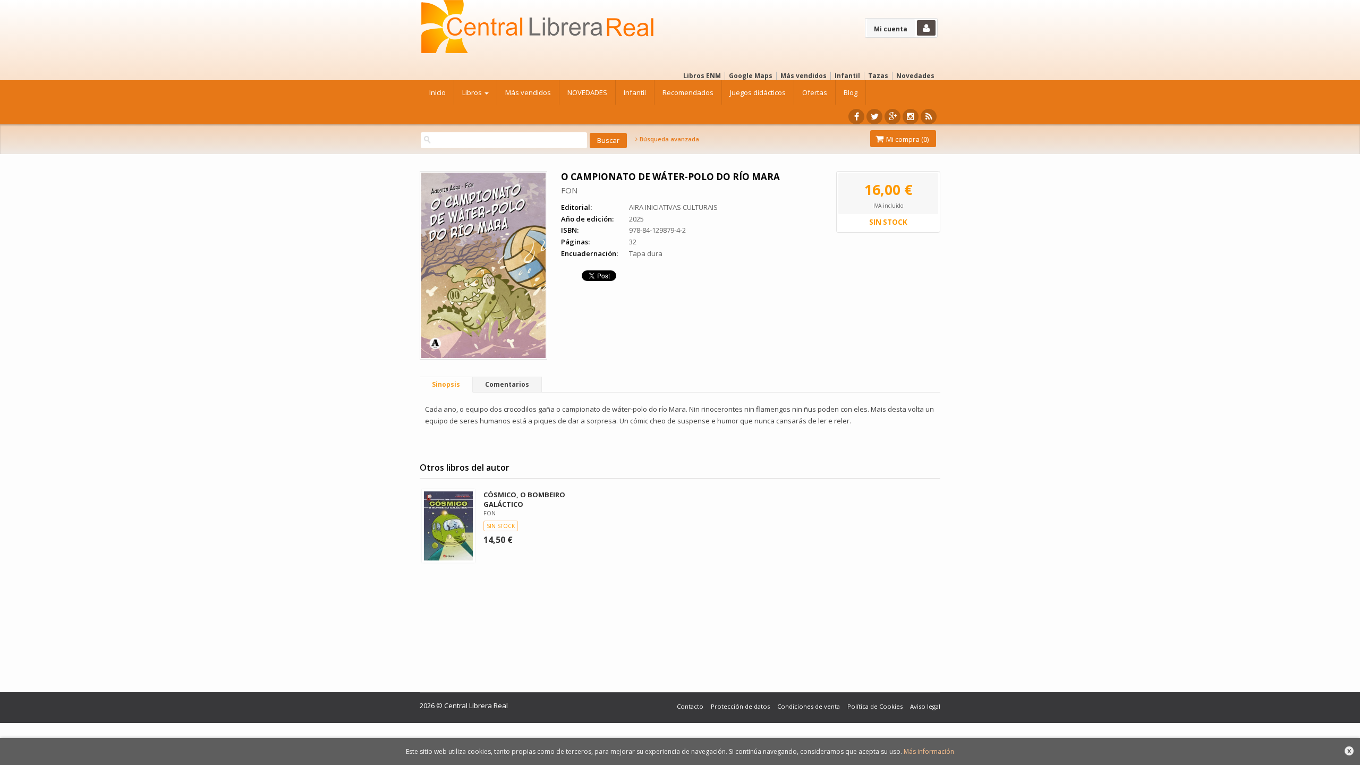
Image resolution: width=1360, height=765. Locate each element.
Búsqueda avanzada (668, 139)
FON (569, 190)
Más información (929, 751)
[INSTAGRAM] (911, 116)
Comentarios (507, 384)
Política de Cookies (875, 706)
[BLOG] (929, 116)
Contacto (690, 706)
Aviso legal (925, 706)
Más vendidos (803, 75)
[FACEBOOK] (856, 116)
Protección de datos (740, 706)
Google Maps (750, 75)
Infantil (847, 75)
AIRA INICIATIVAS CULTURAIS (673, 207)
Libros (472, 92)
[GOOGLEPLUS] (892, 116)
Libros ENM (702, 75)
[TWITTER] (874, 116)
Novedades (915, 75)
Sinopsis (446, 384)
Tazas (878, 75)
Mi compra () (907, 139)
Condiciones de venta (808, 706)
